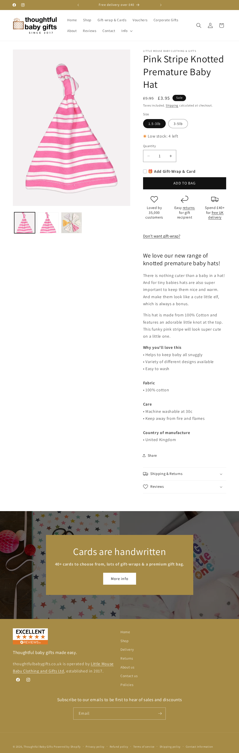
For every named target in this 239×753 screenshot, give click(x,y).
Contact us (129, 675)
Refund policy (119, 746)
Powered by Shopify (67, 746)
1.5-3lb (154, 123)
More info (119, 578)
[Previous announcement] (78, 5)
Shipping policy (170, 746)
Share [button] (152, 455)
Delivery (127, 649)
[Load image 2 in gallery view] (48, 222)
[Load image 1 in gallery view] (24, 222)
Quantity (149, 146)
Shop (124, 640)
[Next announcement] (161, 5)
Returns (126, 658)
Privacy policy (95, 746)
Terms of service (144, 746)
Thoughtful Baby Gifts (38, 746)
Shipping (172, 105)
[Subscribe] (159, 713)
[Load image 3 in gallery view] (71, 222)
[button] (126, 30)
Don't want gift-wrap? (161, 236)
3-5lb (178, 123)
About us (127, 667)
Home (125, 631)
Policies (126, 684)
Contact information (199, 746)
